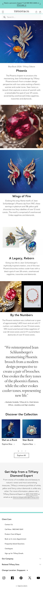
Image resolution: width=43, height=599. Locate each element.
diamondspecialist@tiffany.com (26, 497)
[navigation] (3, 12)
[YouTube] (39, 578)
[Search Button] (4, 17)
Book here (21, 5)
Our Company (7, 559)
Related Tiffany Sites (10, 564)
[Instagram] (4, 578)
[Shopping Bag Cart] (40, 12)
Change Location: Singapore (14, 570)
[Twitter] (30, 578)
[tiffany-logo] (21, 11)
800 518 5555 (32, 494)
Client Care (6, 519)
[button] (3, 12)
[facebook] (13, 578)
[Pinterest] (21, 578)
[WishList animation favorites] (36, 12)
